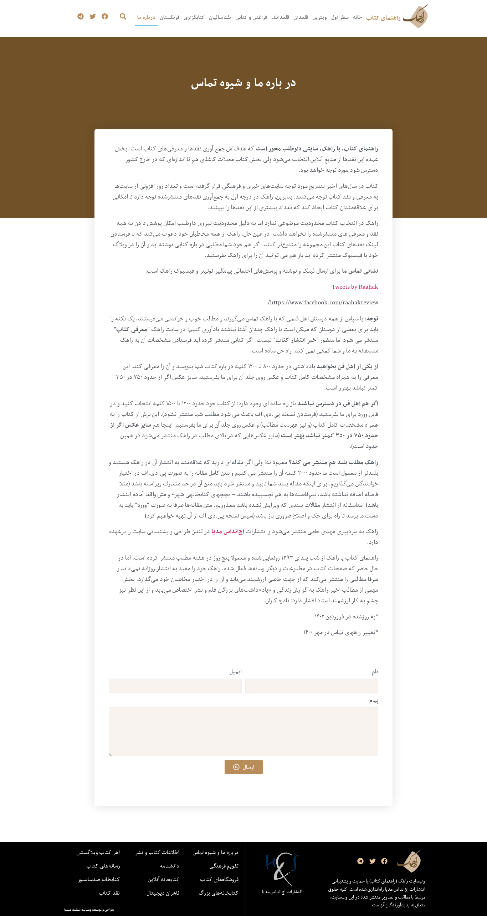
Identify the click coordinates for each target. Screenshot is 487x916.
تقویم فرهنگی (224, 865)
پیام (373, 700)
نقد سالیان (220, 17)
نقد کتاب (109, 892)
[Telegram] (81, 16)
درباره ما (146, 17)
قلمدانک (280, 17)
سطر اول (340, 17)
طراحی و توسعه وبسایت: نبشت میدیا (89, 909)
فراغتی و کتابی (251, 17)
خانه (357, 17)
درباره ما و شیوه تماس (216, 852)
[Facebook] (104, 16)
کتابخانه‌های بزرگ (219, 892)
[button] (123, 16)
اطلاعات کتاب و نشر (157, 852)
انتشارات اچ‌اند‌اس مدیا (282, 891)
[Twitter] (93, 16)
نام (375, 672)
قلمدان (300, 17)
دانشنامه (169, 865)
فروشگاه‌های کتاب (219, 879)
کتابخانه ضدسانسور (99, 879)
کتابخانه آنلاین (163, 879)
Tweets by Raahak (355, 287)
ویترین (319, 17)
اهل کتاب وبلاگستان (98, 852)
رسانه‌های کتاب (103, 865)
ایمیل (235, 672)
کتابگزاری (194, 17)
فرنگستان (169, 17)
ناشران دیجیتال (163, 892)
